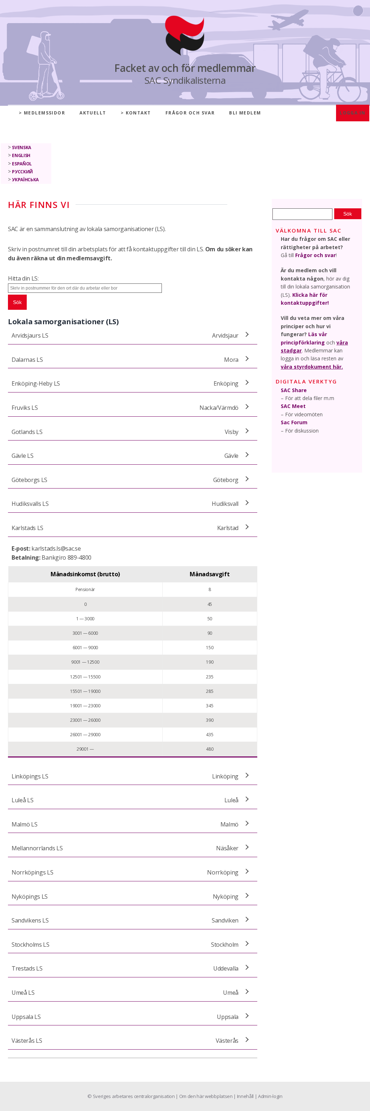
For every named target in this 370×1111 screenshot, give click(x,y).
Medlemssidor (44, 113)
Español (22, 164)
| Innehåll (243, 1096)
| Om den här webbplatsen (204, 1096)
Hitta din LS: (23, 278)
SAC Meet (293, 406)
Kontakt (138, 113)
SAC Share (294, 390)
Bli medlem (245, 113)
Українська (25, 180)
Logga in (353, 113)
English (21, 155)
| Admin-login (269, 1096)
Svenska (21, 147)
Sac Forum (294, 422)
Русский (22, 172)
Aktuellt (92, 113)
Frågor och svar (190, 113)
